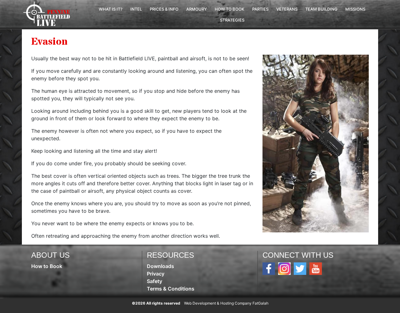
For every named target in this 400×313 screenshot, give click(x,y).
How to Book (229, 9)
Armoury (196, 9)
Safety (154, 281)
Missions (355, 9)
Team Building (321, 9)
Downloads (160, 266)
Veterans (287, 9)
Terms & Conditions (170, 289)
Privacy (155, 274)
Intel (136, 9)
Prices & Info (164, 9)
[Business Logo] (48, 14)
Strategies (232, 19)
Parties (260, 9)
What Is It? (110, 9)
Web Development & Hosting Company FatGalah (226, 303)
